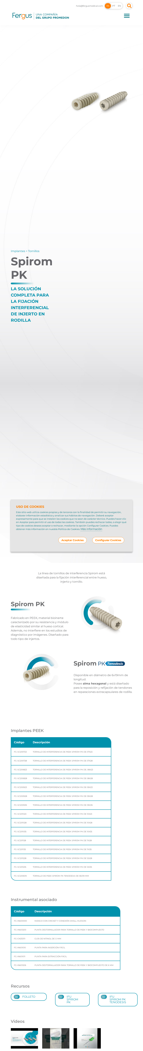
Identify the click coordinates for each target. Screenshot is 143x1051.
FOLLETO (28, 996)
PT (113, 6)
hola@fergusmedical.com (89, 6)
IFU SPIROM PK (72, 999)
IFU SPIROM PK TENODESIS (118, 999)
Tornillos (33, 251)
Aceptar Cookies (72, 540)
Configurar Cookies (108, 540)
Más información (91, 528)
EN (119, 6)
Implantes (18, 251)
